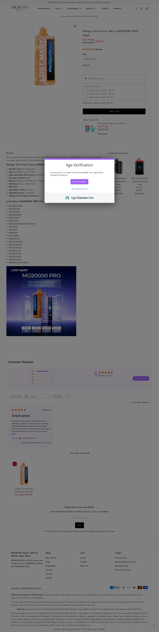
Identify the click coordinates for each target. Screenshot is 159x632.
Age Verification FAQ (79, 189)
